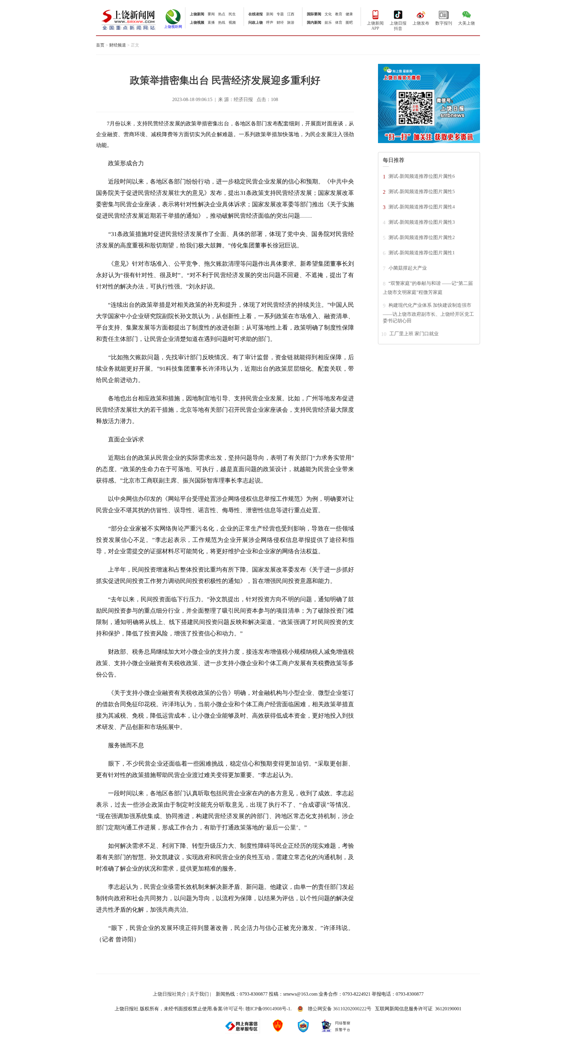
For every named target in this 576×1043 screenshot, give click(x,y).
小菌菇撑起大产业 (407, 267)
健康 (349, 14)
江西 (290, 14)
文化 (328, 14)
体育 (338, 22)
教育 (338, 14)
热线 (221, 22)
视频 (232, 22)
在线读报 (255, 14)
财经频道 (117, 45)
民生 (232, 14)
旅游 (290, 22)
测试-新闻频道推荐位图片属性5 (421, 191)
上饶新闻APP (375, 26)
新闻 (269, 14)
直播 (211, 22)
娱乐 (328, 22)
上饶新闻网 (128, 19)
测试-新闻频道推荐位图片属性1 (421, 252)
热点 (221, 14)
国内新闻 (314, 22)
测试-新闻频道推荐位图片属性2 (421, 237)
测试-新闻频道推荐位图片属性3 (421, 221)
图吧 (349, 22)
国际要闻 (314, 14)
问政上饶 (255, 22)
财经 (280, 22)
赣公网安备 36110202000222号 (339, 1008)
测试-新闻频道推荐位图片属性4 (421, 206)
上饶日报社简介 (169, 994)
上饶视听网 (173, 27)
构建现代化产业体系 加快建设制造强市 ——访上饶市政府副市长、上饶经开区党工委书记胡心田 (428, 312)
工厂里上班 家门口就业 (414, 333)
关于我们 (199, 994)
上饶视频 (197, 22)
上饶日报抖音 (398, 26)
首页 (100, 45)
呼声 (269, 22)
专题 (280, 14)
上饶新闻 (197, 14)
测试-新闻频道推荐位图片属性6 (421, 175)
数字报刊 (443, 23)
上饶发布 (420, 23)
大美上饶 (466, 23)
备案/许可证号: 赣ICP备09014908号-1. (252, 1008)
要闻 (211, 14)
